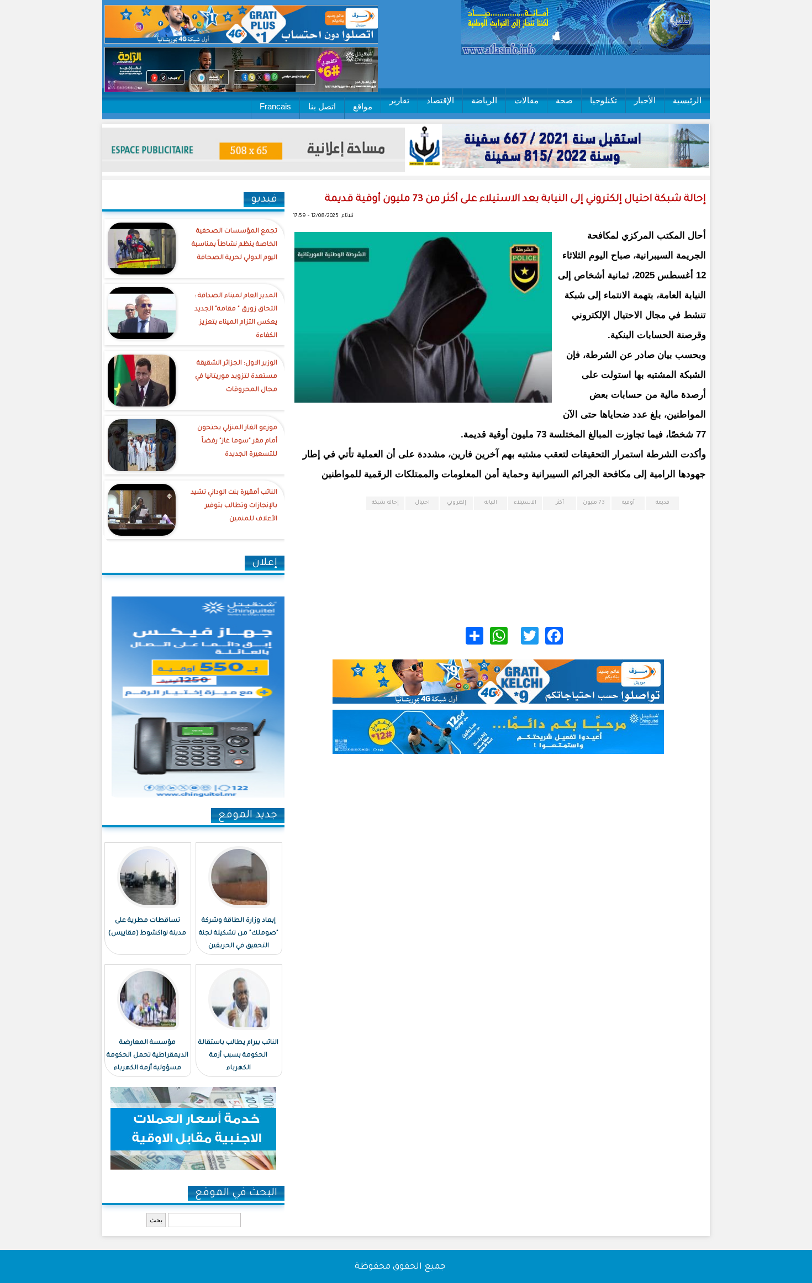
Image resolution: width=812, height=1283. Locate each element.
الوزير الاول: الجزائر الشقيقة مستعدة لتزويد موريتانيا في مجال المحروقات (236, 377)
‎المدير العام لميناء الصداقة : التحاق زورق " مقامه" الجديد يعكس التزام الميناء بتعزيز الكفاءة (235, 316)
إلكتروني (456, 503)
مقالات (526, 100)
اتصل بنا (322, 106)
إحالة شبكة (385, 503)
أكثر (560, 503)
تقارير (399, 100)
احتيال (422, 503)
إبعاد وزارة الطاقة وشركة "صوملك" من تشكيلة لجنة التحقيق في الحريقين (238, 933)
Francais (275, 106)
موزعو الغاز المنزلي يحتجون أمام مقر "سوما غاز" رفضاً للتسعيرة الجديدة (237, 441)
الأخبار (645, 100)
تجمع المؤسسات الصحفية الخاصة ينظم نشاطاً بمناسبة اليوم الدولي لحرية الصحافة (234, 245)
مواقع (362, 106)
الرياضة (484, 100)
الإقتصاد (440, 100)
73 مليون (594, 503)
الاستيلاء (525, 503)
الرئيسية (687, 100)
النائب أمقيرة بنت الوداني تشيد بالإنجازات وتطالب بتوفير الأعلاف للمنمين (234, 506)
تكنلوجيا (603, 100)
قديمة (662, 503)
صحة (564, 100)
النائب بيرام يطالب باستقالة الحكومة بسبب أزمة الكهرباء (238, 1055)
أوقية (628, 503)
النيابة (490, 503)
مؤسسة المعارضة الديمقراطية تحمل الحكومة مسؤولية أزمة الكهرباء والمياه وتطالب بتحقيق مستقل (147, 1068)
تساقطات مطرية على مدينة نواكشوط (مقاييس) (147, 927)
